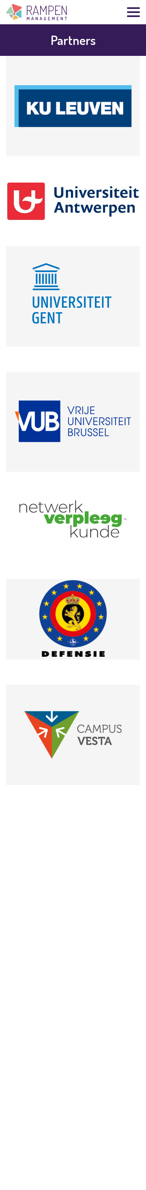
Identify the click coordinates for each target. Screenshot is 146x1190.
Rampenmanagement (36, 12)
